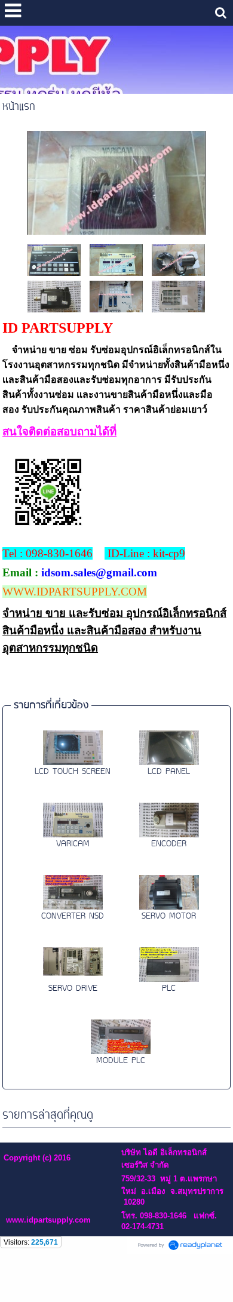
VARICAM (73, 844)
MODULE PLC (120, 1061)
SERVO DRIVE (72, 988)
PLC (169, 988)
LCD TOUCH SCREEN (73, 772)
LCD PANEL (169, 772)
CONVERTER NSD (72, 916)
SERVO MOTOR (169, 916)
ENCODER (168, 844)
